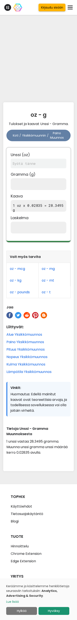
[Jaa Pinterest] (35, 315)
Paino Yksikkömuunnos (25, 341)
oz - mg (48, 268)
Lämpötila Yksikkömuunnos (29, 371)
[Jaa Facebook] (9, 315)
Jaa (9, 307)
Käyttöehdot (21, 506)
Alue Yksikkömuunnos (24, 334)
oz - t (46, 292)
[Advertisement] (38, 57)
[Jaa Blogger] (44, 315)
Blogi (15, 521)
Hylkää (22, 611)
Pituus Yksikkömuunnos (25, 349)
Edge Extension (23, 561)
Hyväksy (54, 611)
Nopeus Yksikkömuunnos (26, 356)
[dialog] (38, 599)
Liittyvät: (15, 326)
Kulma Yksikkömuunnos (25, 364)
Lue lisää (12, 602)
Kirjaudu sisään (52, 7)
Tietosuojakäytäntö (27, 513)
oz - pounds (20, 292)
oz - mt (48, 280)
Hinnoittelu (20, 546)
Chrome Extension (26, 553)
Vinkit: (15, 387)
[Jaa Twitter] (18, 315)
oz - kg (15, 280)
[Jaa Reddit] (27, 315)
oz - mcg (17, 268)
